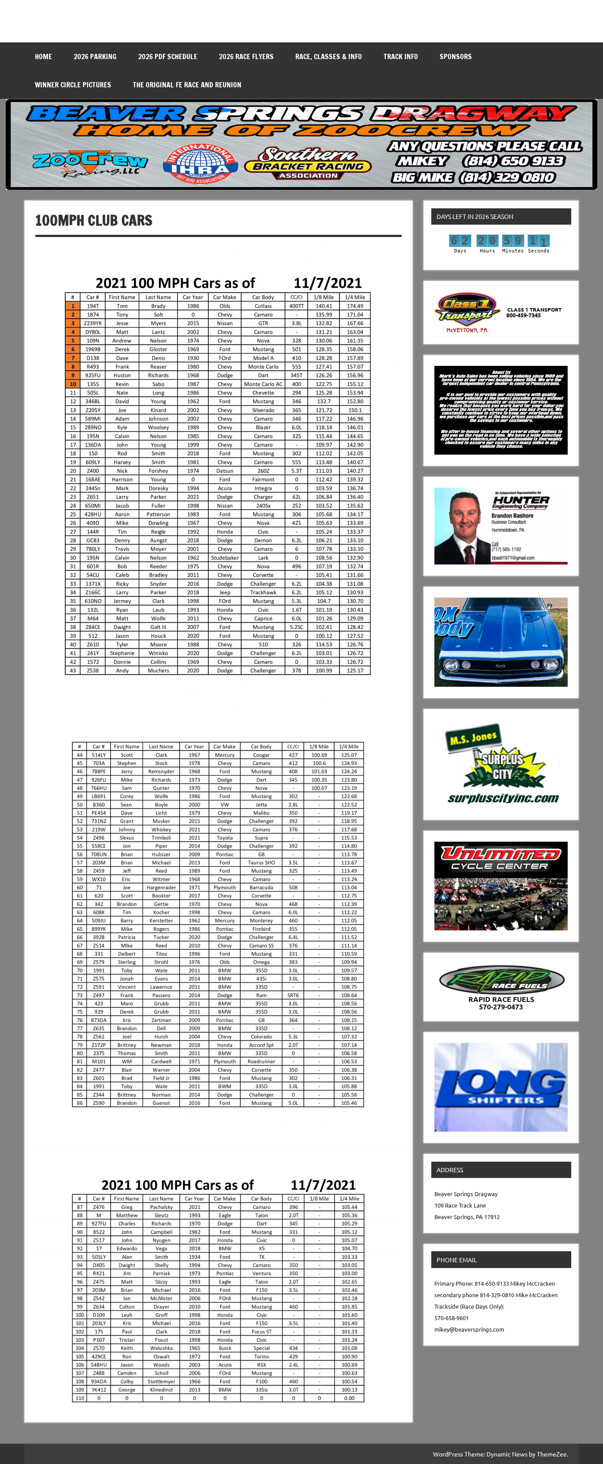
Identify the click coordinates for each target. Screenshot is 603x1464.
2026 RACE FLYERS (246, 56)
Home (43, 56)
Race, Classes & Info (328, 56)
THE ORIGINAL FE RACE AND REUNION (187, 85)
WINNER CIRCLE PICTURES (73, 85)
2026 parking (95, 56)
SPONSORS (456, 56)
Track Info (401, 56)
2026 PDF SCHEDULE (167, 56)
